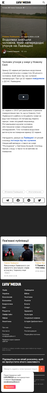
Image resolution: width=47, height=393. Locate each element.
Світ (4, 307)
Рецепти (6, 311)
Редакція (27, 327)
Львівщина (29, 290)
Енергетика (7, 304)
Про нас (5, 327)
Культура (28, 314)
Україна (5, 293)
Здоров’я (28, 311)
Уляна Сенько (13, 51)
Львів (4, 290)
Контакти (6, 331)
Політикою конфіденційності (12, 380)
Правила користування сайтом (11, 340)
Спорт (27, 307)
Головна (5, 7)
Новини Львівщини (16, 7)
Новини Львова (41, 263)
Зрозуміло (9, 387)
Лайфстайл (7, 314)
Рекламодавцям (30, 331)
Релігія (27, 300)
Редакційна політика (32, 334)
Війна (26, 293)
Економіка (6, 300)
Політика (28, 297)
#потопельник (35, 192)
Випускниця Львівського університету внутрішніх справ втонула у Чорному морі (17, 267)
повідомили (38, 78)
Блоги (27, 304)
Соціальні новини (32, 318)
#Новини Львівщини (14, 192)
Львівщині (29, 137)
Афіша (5, 318)
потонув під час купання (23, 140)
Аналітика (6, 321)
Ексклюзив (7, 297)
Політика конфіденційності (9, 335)
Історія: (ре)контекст (33, 321)
